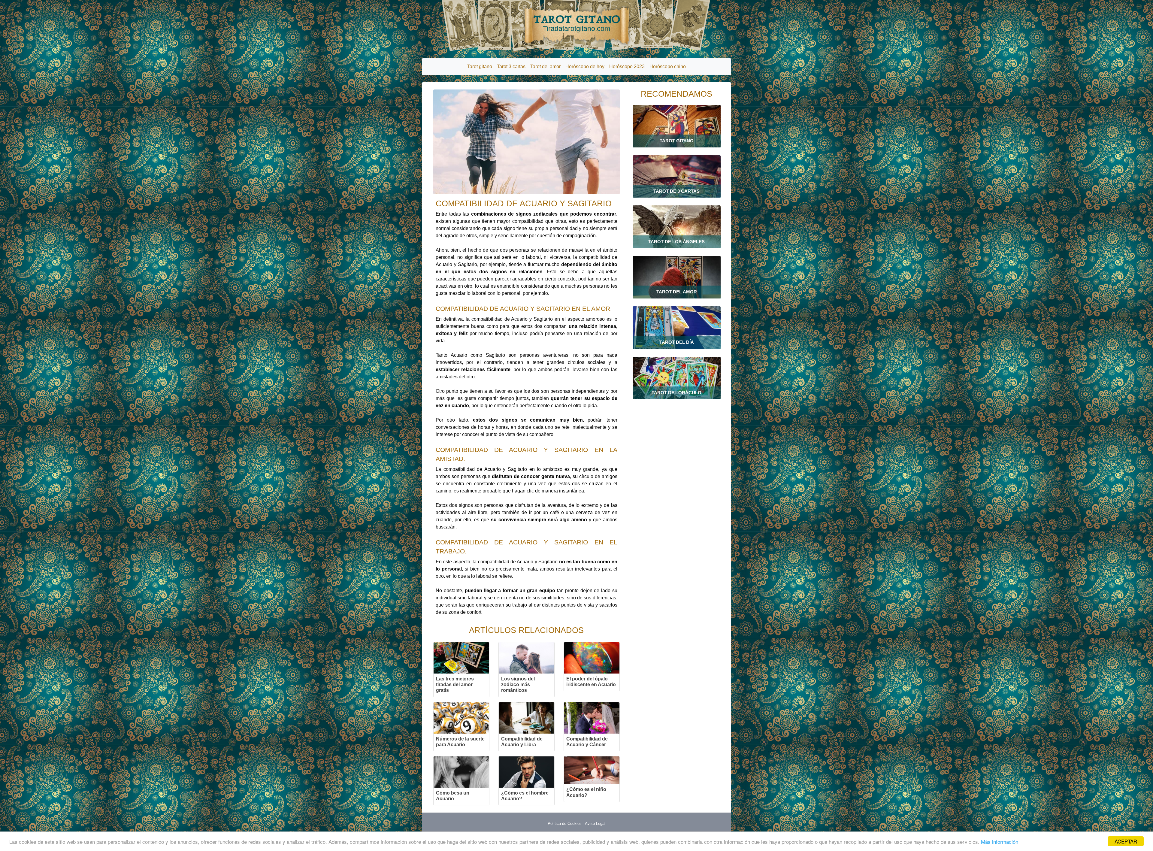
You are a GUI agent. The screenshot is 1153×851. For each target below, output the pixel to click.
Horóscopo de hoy (584, 66)
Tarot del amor (545, 66)
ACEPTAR (1126, 841)
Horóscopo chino (667, 66)
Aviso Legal (595, 823)
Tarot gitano (479, 66)
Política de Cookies (565, 823)
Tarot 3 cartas (511, 66)
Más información (999, 841)
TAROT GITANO (576, 22)
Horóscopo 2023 (627, 66)
